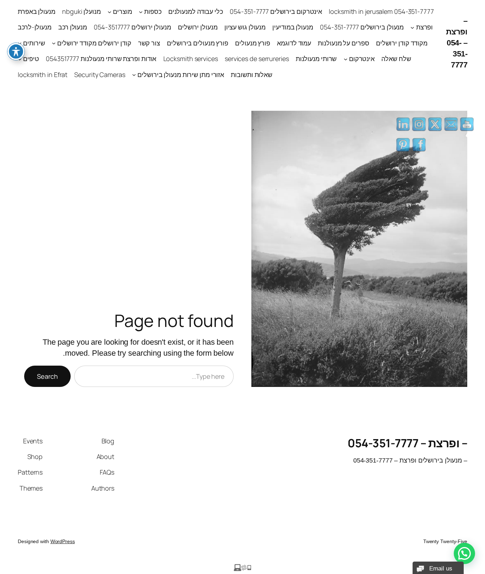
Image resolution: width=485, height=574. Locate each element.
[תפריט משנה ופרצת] (412, 27)
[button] (464, 553)
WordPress (62, 541)
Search (47, 376)
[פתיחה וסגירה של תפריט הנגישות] (15, 51)
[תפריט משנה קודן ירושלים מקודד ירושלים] (54, 43)
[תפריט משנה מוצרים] (109, 11)
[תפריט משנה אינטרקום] (346, 59)
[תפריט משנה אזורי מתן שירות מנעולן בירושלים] (134, 75)
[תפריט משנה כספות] (141, 11)
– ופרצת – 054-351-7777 (457, 42)
